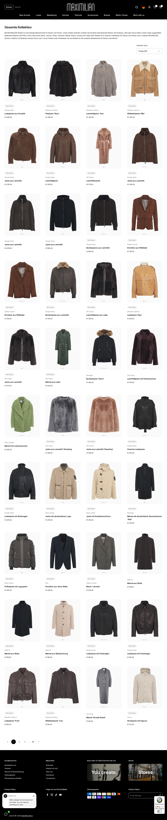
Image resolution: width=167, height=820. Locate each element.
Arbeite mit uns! (52, 768)
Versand (8, 768)
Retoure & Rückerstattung (14, 772)
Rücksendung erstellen (13, 778)
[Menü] (163, 797)
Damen (9, 7)
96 (33, 742)
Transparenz (50, 778)
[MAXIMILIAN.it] (80, 7)
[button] (136, 7)
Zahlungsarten (10, 775)
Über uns (49, 772)
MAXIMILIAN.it (27, 816)
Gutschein (49, 765)
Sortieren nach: (142, 45)
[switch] (159, 811)
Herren (18, 7)
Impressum (50, 775)
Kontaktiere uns (10, 765)
